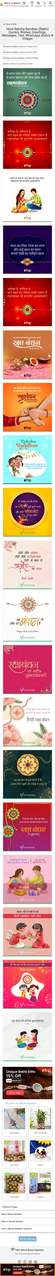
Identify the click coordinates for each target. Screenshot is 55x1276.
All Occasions (27, 1238)
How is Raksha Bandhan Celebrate (16, 1229)
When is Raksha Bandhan (12, 1221)
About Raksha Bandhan (11, 1214)
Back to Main (10, 24)
